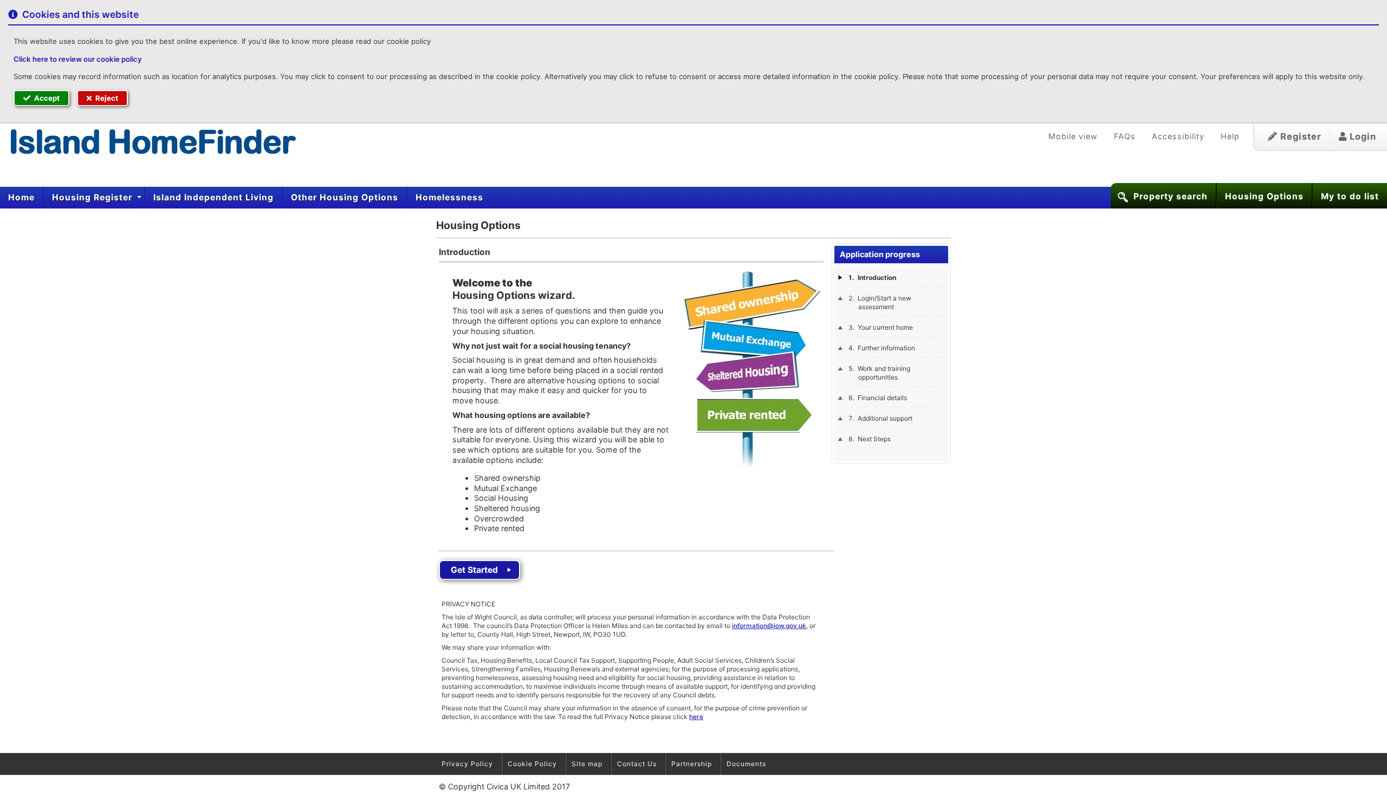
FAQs (1125, 136)
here (696, 717)
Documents (746, 764)
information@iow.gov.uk (769, 626)
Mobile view (1073, 136)
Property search (1170, 196)
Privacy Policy (467, 764)
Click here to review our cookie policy (78, 59)
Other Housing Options (344, 197)
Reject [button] (106, 98)
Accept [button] (46, 98)
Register (1299, 136)
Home (21, 197)
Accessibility (1178, 136)
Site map (587, 764)
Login (1361, 136)
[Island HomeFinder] (148, 141)
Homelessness (449, 197)
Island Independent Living (213, 197)
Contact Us (637, 764)
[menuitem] (21, 197)
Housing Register (93, 197)
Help (1230, 136)
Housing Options (1264, 196)
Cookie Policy (532, 764)
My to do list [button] (1350, 196)
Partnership (691, 764)
